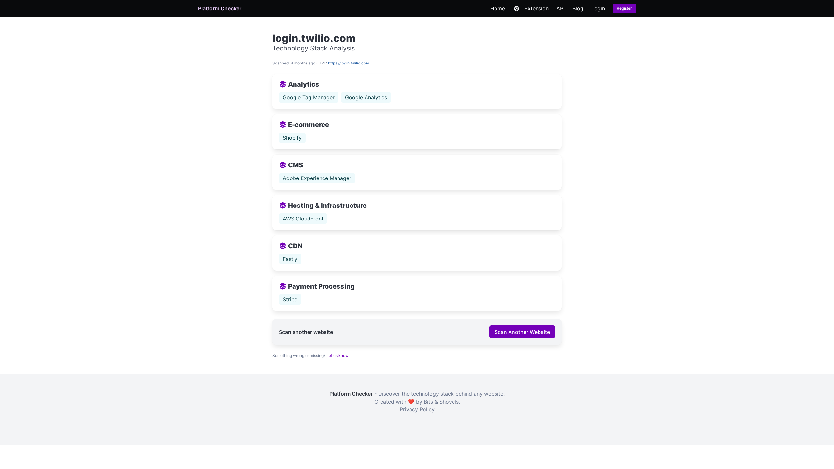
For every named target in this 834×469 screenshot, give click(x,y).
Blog (577, 8)
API (560, 8)
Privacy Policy (417, 409)
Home (497, 8)
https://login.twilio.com (348, 63)
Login (598, 8)
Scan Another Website (522, 332)
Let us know (337, 355)
